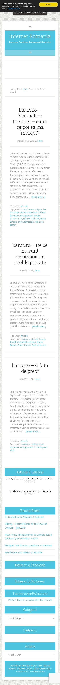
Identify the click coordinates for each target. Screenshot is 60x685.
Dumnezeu (14, 216)
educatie (34, 339)
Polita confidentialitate (34, 672)
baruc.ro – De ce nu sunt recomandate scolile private (30, 253)
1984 (24, 209)
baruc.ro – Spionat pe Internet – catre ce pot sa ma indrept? (30, 121)
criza (41, 444)
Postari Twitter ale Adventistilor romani (30, 600)
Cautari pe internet (18, 212)
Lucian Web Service (42, 669)
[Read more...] (38, 197)
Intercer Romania (30, 36)
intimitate (35, 219)
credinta (34, 444)
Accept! (48, 4)
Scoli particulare (39, 345)
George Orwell (26, 216)
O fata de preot (24, 345)
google (37, 216)
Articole (24, 206)
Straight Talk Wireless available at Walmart (28, 545)
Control (42, 212)
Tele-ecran (39, 222)
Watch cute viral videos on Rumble (23, 552)
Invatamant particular (26, 342)
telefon (13, 225)
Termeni (19, 672)
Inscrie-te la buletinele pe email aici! (30, 13)
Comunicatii (32, 212)
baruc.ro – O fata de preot (30, 368)
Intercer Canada (25, 669)
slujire (12, 450)
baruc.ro (31, 209)
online (20, 222)
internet (26, 219)
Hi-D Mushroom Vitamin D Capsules (24, 517)
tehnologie (29, 222)
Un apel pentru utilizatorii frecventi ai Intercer (30, 479)
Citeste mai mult (14, 8)
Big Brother (41, 209)
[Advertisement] (33, 69)
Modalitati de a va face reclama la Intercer (30, 493)
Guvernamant (16, 219)
